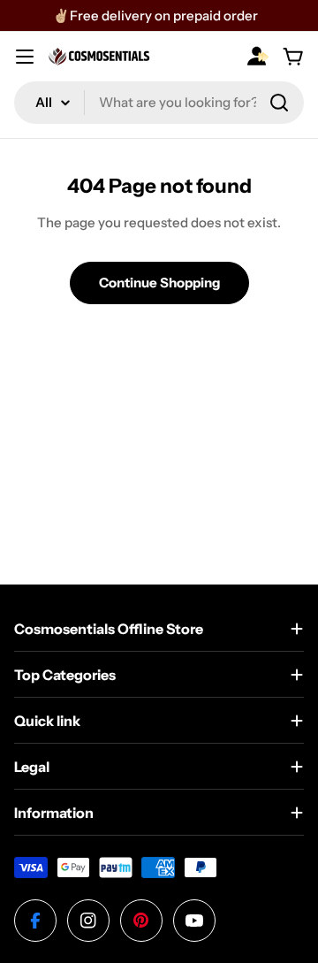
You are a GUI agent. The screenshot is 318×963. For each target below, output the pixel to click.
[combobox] (159, 102)
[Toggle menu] (24, 56)
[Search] (279, 102)
